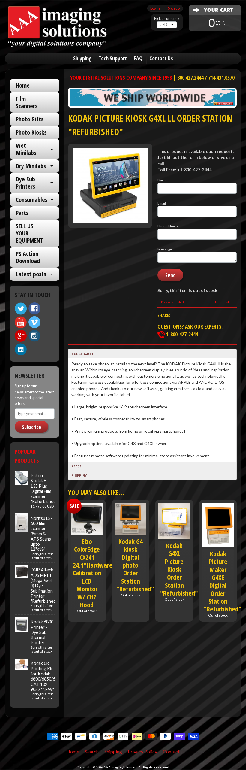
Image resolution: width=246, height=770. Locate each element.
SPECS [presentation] (76, 466)
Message (165, 249)
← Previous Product (171, 302)
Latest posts (31, 274)
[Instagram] (34, 336)
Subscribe (31, 427)
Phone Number (169, 226)
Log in (155, 8)
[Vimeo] (34, 322)
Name (162, 180)
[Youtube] (21, 322)
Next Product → (226, 302)
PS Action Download (28, 257)
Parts (22, 213)
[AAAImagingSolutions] (57, 40)
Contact (171, 751)
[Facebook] (34, 308)
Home (23, 85)
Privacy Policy (142, 751)
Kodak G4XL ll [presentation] (83, 353)
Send (170, 275)
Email (162, 203)
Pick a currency (166, 18)
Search (92, 751)
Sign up (174, 8)
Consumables (31, 200)
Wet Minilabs (26, 149)
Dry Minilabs (31, 166)
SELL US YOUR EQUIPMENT (29, 233)
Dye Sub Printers (25, 182)
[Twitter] (21, 308)
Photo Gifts (30, 119)
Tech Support (113, 58)
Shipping (82, 58)
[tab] (152, 353)
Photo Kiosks (31, 132)
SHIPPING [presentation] (80, 475)
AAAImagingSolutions (120, 767)
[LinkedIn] (21, 349)
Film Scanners (27, 102)
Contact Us (161, 58)
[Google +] (21, 336)
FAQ (138, 58)
